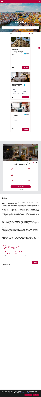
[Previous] (11, 42)
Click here (5, 265)
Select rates (26, 67)
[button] (33, 1)
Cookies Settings (4, 394)
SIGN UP (35, 262)
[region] (20, 393)
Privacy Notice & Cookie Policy (25, 392)
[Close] (40, 46)
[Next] (29, 42)
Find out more (20, 189)
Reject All (36, 394)
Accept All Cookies (28, 394)
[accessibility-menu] (39, 47)
